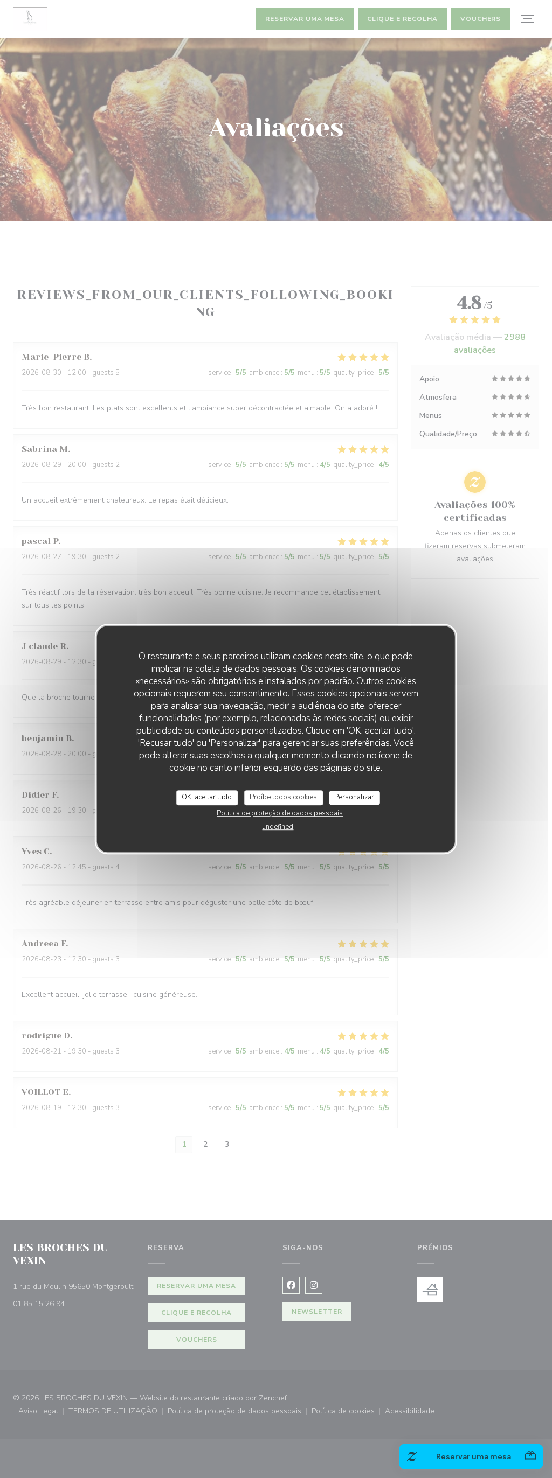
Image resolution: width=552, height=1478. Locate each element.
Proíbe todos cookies (283, 797)
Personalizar (354, 797)
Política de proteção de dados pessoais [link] (280, 813)
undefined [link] (277, 827)
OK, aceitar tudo (207, 797)
